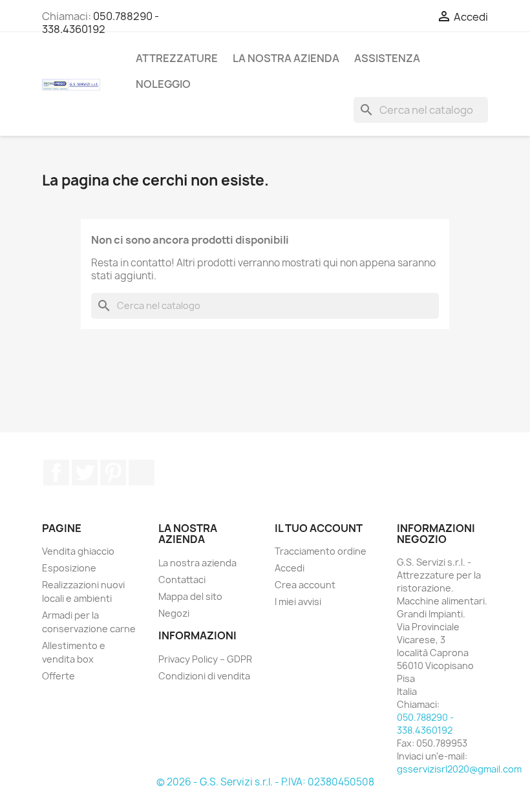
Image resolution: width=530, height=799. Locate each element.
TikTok (141, 472)
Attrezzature (177, 58)
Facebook (56, 472)
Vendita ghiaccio (78, 551)
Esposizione (69, 568)
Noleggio (163, 84)
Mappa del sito (190, 596)
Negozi (173, 613)
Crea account (305, 585)
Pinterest (113, 472)
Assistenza (387, 58)
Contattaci (182, 579)
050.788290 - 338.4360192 (100, 22)
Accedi (289, 568)
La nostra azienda (286, 58)
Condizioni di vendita (204, 676)
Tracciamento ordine (320, 551)
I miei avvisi (298, 601)
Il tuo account (319, 528)
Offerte (58, 676)
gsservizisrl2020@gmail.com (459, 769)
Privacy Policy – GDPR (205, 659)
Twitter (85, 472)
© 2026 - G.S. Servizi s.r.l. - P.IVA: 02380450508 (265, 782)
